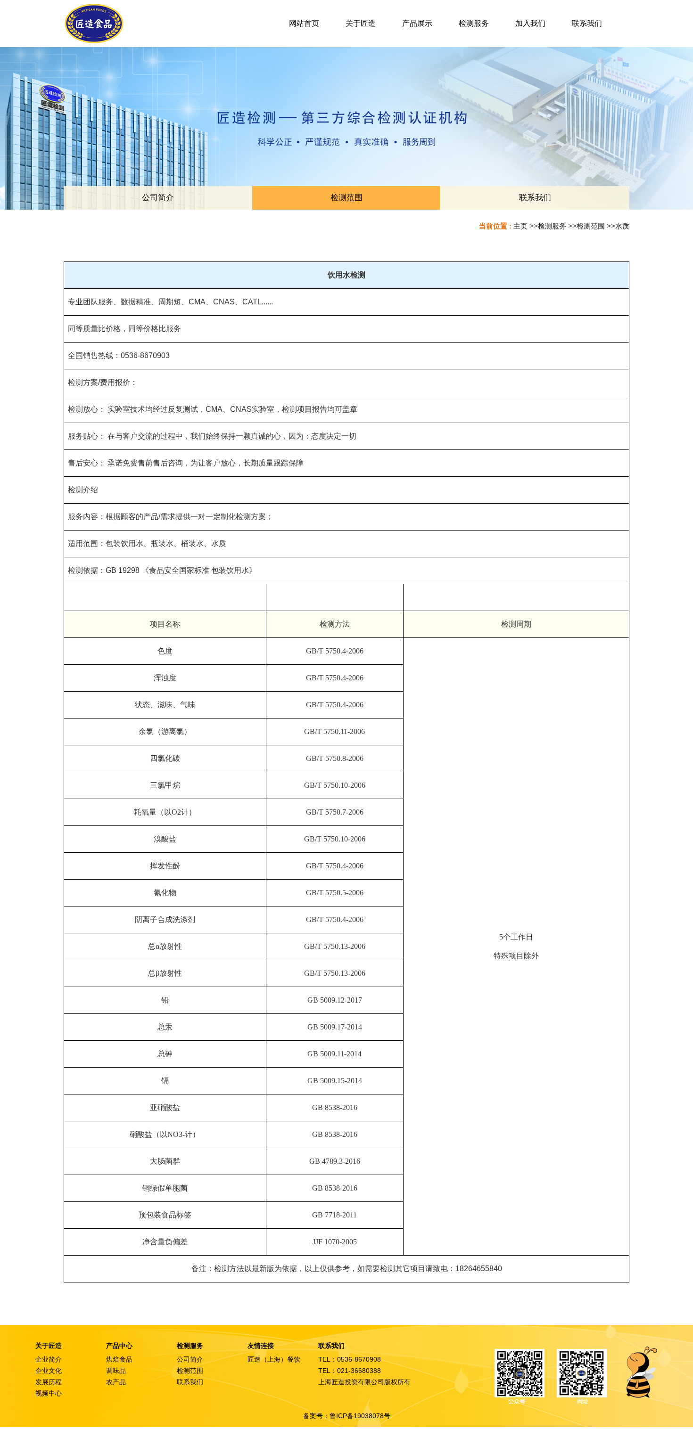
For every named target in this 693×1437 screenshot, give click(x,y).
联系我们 (190, 1382)
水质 (622, 226)
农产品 (116, 1382)
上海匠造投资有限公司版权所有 (364, 1382)
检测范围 (591, 226)
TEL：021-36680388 (349, 1370)
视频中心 (48, 1393)
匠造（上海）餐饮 (274, 1359)
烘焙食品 (119, 1359)
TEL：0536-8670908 (349, 1359)
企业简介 (48, 1359)
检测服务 (552, 226)
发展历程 (48, 1382)
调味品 (116, 1370)
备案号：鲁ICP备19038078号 (346, 1416)
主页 (520, 226)
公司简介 (190, 1359)
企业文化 (48, 1370)
